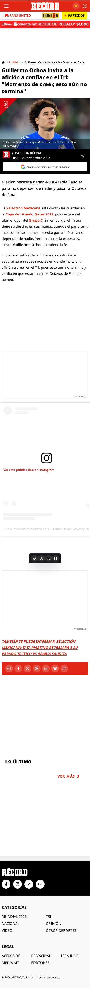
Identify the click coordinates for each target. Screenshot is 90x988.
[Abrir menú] (6, 5)
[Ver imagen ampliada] (45, 123)
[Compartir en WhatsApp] (48, 558)
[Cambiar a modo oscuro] (76, 5)
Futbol (14, 62)
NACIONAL (10, 923)
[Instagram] (17, 884)
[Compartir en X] (41, 558)
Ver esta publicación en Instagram (28, 470)
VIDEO (7, 930)
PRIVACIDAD (41, 955)
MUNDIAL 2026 (14, 916)
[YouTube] (40, 884)
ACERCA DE (11, 955)
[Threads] (37, 668)
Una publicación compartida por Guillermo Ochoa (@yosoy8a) (46, 529)
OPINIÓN (53, 923)
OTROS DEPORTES (61, 930)
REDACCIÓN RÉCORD (26, 153)
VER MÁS (66, 776)
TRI (48, 916)
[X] (27, 668)
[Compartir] (82, 156)
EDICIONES (40, 962)
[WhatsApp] (9, 668)
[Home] (3, 62)
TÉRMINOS (69, 955)
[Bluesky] (55, 668)
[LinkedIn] (46, 668)
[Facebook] (18, 668)
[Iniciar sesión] (84, 5)
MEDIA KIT (10, 962)
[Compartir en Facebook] (55, 558)
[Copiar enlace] (34, 558)
